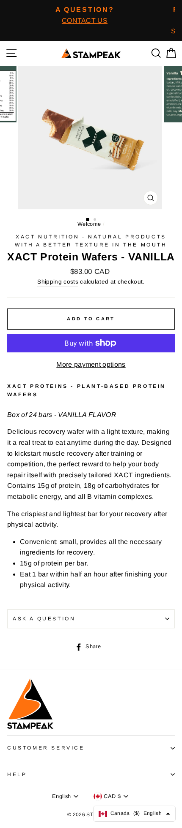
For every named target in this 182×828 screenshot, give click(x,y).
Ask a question (44, 619)
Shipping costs (57, 282)
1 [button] (88, 220)
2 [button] (96, 220)
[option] (84, 15)
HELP (17, 774)
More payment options (90, 364)
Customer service (46, 748)
